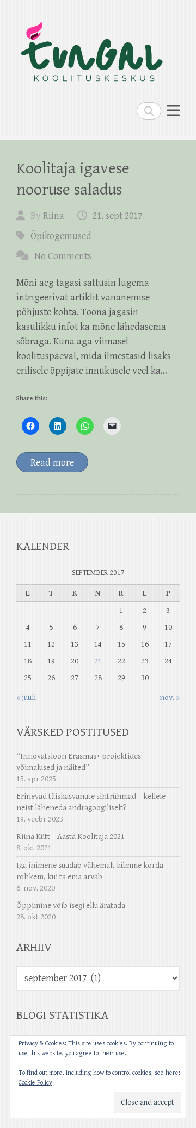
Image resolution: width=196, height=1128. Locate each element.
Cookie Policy (35, 1082)
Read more (52, 462)
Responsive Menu (173, 110)
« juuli (26, 697)
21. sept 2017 (117, 216)
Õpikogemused (60, 236)
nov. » (170, 697)
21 (98, 661)
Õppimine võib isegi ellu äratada (70, 905)
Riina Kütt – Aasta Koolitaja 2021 (70, 836)
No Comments (62, 256)
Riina (53, 216)
